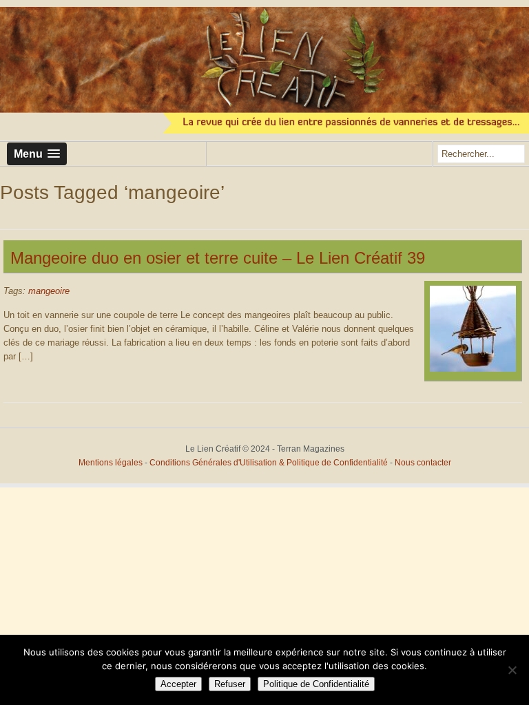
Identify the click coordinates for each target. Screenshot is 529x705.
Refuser (229, 684)
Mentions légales (111, 462)
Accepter (178, 684)
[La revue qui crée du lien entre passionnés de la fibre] (264, 70)
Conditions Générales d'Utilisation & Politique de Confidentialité (269, 462)
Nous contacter (423, 462)
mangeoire (49, 291)
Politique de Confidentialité (316, 684)
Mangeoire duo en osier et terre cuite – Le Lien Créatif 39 (217, 258)
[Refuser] (512, 670)
